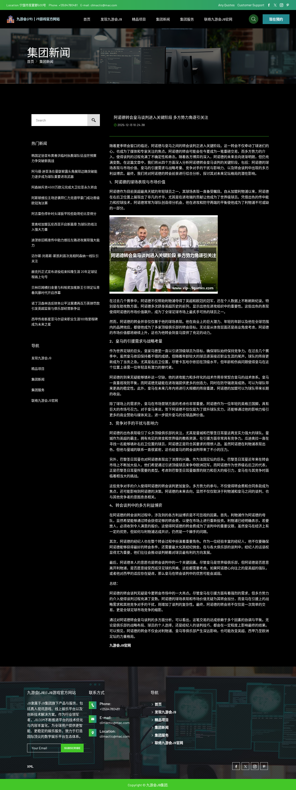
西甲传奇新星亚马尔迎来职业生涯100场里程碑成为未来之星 (64, 321)
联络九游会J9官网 (218, 19)
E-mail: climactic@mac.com (98, 5)
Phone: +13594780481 (63, 5)
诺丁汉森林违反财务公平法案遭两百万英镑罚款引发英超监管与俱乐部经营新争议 (65, 305)
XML (30, 766)
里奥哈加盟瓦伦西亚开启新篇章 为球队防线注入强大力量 (64, 226)
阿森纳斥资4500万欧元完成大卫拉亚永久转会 (64, 187)
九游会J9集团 (157, 785)
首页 (86, 19)
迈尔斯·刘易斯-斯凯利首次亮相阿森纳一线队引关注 (65, 258)
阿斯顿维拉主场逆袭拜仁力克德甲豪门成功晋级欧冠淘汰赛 (65, 200)
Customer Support (250, 5)
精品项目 (139, 19)
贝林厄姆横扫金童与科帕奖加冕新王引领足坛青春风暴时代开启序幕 (65, 290)
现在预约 (276, 19)
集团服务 (187, 19)
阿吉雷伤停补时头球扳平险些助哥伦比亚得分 (63, 213)
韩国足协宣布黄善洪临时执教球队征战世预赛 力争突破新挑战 (63, 158)
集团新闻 (163, 19)
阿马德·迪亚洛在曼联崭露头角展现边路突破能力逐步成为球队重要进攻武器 (64, 173)
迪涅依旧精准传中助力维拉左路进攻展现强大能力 (65, 242)
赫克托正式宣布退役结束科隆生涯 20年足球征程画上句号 (64, 274)
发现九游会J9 (111, 19)
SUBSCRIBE (72, 748)
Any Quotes (226, 5)
